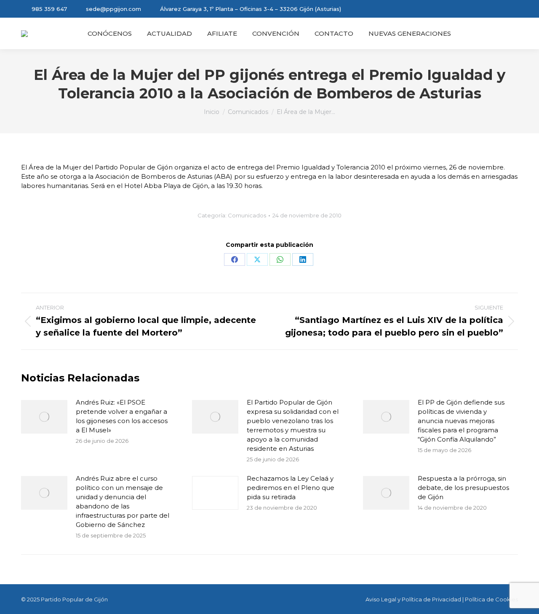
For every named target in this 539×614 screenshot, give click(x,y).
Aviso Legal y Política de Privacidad (413, 599)
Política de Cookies (491, 599)
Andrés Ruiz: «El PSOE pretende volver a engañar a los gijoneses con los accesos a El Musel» (122, 416)
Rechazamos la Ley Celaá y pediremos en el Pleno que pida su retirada (290, 487)
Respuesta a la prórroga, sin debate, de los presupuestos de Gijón (463, 487)
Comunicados (247, 215)
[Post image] (44, 417)
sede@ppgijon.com (113, 8)
